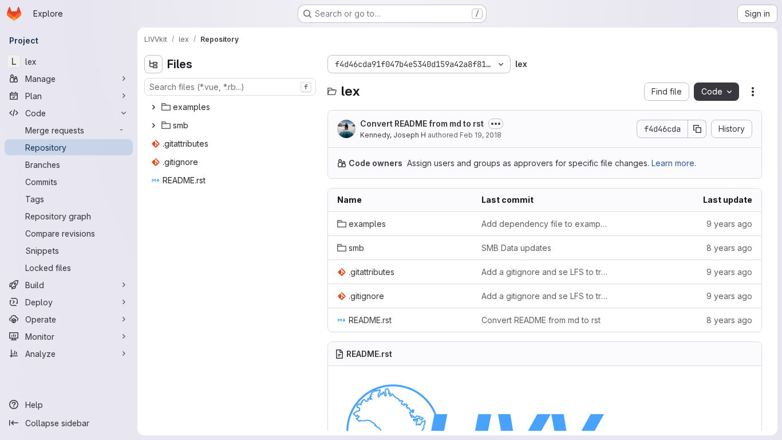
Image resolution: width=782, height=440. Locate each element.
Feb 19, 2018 (480, 135)
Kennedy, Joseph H (393, 135)
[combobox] (230, 87)
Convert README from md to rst (422, 123)
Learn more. (673, 163)
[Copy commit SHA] (697, 129)
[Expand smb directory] (153, 125)
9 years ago (729, 224)
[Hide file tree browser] (153, 64)
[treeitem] (231, 107)
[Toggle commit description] (495, 124)
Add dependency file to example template (544, 224)
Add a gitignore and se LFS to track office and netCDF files (544, 272)
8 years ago (729, 248)
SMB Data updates (516, 248)
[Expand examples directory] (153, 107)
